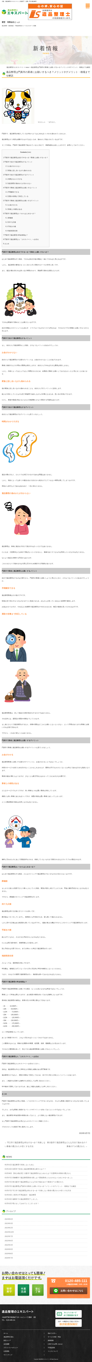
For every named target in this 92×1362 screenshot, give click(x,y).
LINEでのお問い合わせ (55, 1344)
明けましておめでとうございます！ (22, 1203)
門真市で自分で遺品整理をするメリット (17, 162)
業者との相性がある (14, 209)
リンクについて (53, 1351)
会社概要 (6, 1344)
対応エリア (7, 1340)
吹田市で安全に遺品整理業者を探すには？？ (25, 1169)
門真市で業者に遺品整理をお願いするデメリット (21, 201)
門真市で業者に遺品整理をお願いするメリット (20, 188)
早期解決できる (12, 192)
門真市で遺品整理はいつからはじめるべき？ (19, 213)
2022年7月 (9, 1236)
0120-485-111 (76, 1281)
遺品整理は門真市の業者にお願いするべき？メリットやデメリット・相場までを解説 (40, 1186)
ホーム (6, 1333)
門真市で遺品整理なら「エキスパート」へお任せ (21, 239)
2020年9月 (9, 1249)
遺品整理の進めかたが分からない (19, 183)
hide (29, 152)
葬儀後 (9, 218)
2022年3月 (9, 1245)
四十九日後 (11, 222)
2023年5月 (9, 1219)
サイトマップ (8, 1355)
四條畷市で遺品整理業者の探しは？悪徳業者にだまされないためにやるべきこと (39, 1178)
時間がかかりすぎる (14, 179)
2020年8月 (9, 1253)
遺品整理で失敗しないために (19, 1165)
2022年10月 (9, 1232)
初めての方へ (52, 1333)
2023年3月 (9, 1223)
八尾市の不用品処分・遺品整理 (20, 1195)
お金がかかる (11, 205)
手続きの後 (11, 226)
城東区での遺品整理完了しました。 (22, 1199)
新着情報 (51, 1340)
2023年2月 (9, 1228)
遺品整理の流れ (9, 1337)
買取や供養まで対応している (17, 196)
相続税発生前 (11, 231)
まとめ (6, 244)
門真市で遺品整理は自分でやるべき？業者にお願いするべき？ (25, 157)
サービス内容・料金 (54, 1337)
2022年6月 (9, 1241)
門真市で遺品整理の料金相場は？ (15, 235)
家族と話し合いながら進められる (19, 170)
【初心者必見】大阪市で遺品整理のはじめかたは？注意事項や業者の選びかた (38, 1173)
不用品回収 (51, 1347)
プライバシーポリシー (11, 1347)
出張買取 (6, 1351)
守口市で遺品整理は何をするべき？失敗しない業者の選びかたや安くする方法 (38, 1190)
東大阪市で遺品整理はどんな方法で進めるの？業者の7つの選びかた (34, 1182)
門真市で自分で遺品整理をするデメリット (18, 175)
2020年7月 (9, 1258)
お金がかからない (13, 166)
